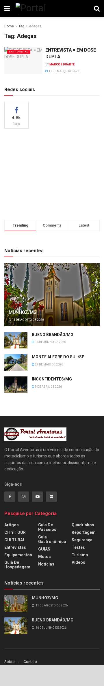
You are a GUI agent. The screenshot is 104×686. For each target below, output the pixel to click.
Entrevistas (19, 51)
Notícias (46, 564)
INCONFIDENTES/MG (52, 379)
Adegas (35, 26)
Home (9, 26)
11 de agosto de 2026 (27, 319)
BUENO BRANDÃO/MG (52, 334)
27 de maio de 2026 (48, 364)
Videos (78, 562)
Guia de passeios (47, 527)
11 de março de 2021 (63, 71)
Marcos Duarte (62, 64)
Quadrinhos (83, 525)
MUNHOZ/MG (23, 312)
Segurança (82, 540)
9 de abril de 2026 (48, 386)
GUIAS (44, 549)
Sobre (9, 661)
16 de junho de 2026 (50, 342)
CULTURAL (14, 540)
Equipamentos (18, 555)
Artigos (11, 525)
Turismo (80, 555)
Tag (21, 26)
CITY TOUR (15, 532)
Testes (78, 547)
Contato (30, 661)
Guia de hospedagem (17, 564)
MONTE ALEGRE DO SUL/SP (58, 357)
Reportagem (84, 532)
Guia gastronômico (52, 539)
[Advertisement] (52, 173)
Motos (44, 556)
